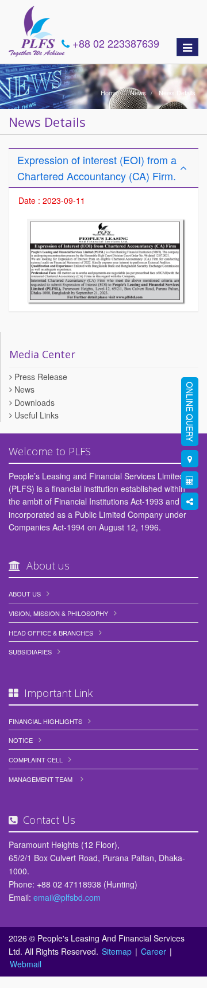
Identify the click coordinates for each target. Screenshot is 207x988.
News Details (176, 92)
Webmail (25, 964)
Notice (21, 740)
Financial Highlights (45, 721)
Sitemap (117, 951)
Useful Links (35, 415)
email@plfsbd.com (67, 897)
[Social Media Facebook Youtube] (189, 501)
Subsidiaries (30, 651)
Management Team (40, 779)
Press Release (39, 376)
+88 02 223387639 (114, 43)
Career (153, 951)
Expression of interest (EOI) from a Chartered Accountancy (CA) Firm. (97, 168)
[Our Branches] (189, 458)
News (137, 92)
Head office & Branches (51, 632)
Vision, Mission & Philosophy (58, 613)
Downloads (33, 402)
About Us (25, 593)
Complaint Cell (36, 759)
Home (109, 92)
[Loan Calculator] (189, 480)
